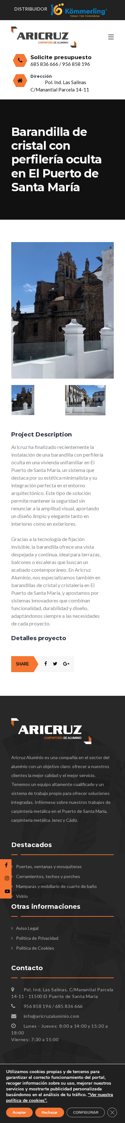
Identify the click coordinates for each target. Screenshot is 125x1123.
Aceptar (19, 1112)
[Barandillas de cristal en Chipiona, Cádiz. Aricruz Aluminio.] (89, 400)
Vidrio (22, 896)
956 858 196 (76, 64)
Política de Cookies (35, 948)
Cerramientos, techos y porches (48, 876)
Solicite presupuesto (61, 57)
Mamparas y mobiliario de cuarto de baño (56, 886)
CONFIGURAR (85, 1112)
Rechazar (50, 1112)
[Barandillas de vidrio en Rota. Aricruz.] (62, 245)
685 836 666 (44, 64)
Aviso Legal (27, 928)
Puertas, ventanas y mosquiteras (49, 866)
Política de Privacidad (37, 938)
